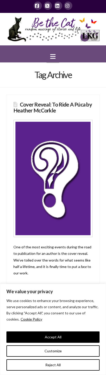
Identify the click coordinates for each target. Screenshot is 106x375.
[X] (48, 6)
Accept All (53, 337)
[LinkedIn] (58, 6)
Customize (53, 351)
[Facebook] (38, 6)
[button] (52, 56)
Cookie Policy (31, 319)
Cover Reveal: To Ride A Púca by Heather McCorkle (52, 107)
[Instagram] (68, 6)
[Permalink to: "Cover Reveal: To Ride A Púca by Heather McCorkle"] (53, 178)
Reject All (53, 365)
